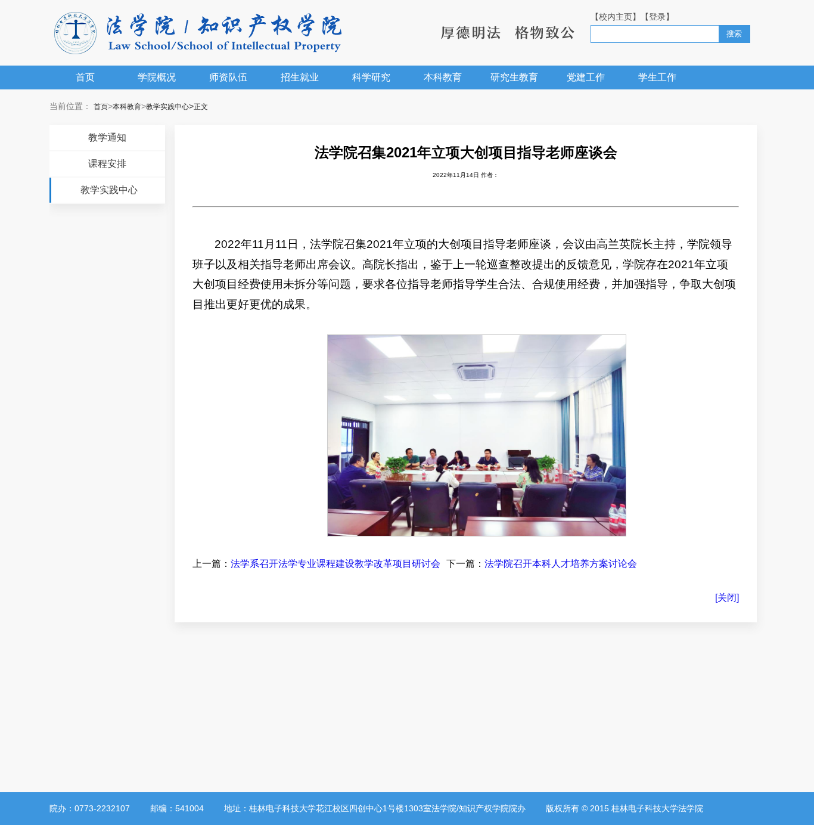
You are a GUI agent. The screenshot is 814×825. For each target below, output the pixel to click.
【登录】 (657, 16)
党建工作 (586, 77)
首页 (85, 77)
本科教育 (443, 77)
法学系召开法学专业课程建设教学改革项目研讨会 (335, 564)
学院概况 (157, 77)
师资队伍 (228, 77)
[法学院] (197, 33)
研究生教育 (514, 77)
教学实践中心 (167, 107)
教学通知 (107, 137)
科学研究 (371, 77)
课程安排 (107, 164)
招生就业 (300, 77)
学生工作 (657, 77)
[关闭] (727, 598)
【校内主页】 (616, 16)
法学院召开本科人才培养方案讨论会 (560, 564)
